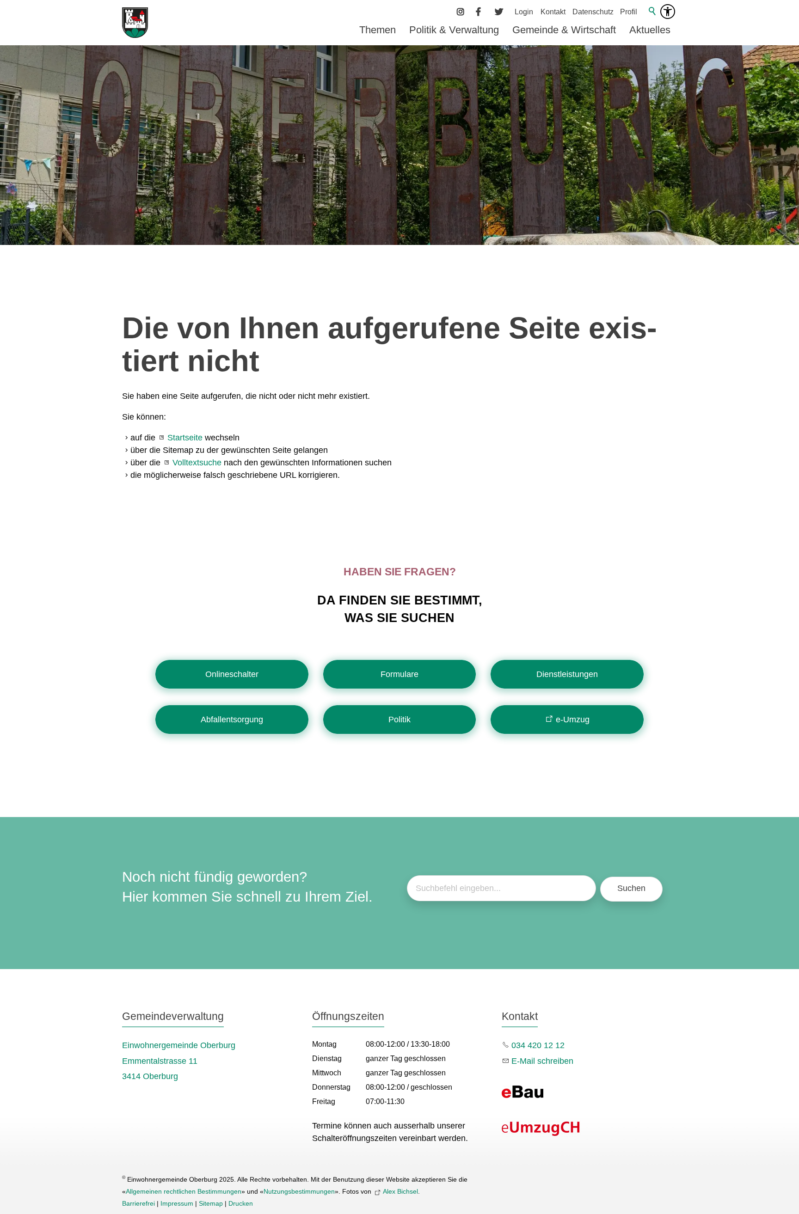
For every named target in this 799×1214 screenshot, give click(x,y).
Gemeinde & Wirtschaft (564, 30)
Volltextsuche (196, 462)
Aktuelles (649, 30)
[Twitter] (499, 11)
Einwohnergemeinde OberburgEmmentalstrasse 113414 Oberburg (178, 1061)
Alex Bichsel (400, 1191)
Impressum (176, 1203)
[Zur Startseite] (135, 22)
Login (524, 11)
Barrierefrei (138, 1203)
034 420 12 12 (538, 1045)
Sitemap (211, 1203)
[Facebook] (480, 11)
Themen (377, 30)
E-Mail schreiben (542, 1061)
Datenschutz (593, 11)
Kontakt (553, 11)
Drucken (240, 1203)
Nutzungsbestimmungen (299, 1191)
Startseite (185, 437)
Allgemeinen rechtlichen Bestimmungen (183, 1191)
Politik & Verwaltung (454, 30)
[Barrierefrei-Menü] (667, 11)
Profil (628, 11)
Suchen (631, 888)
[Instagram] (461, 11)
